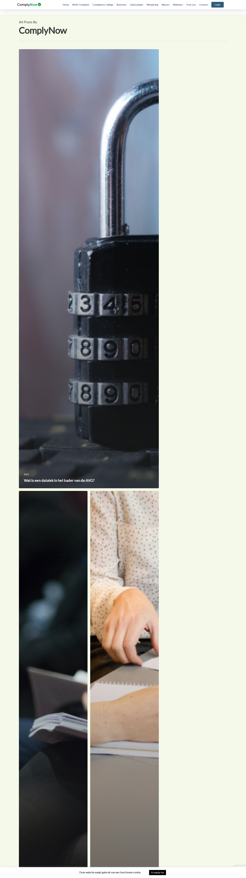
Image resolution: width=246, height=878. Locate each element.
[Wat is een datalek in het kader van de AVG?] (89, 268)
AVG (26, 474)
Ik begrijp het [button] (157, 872)
